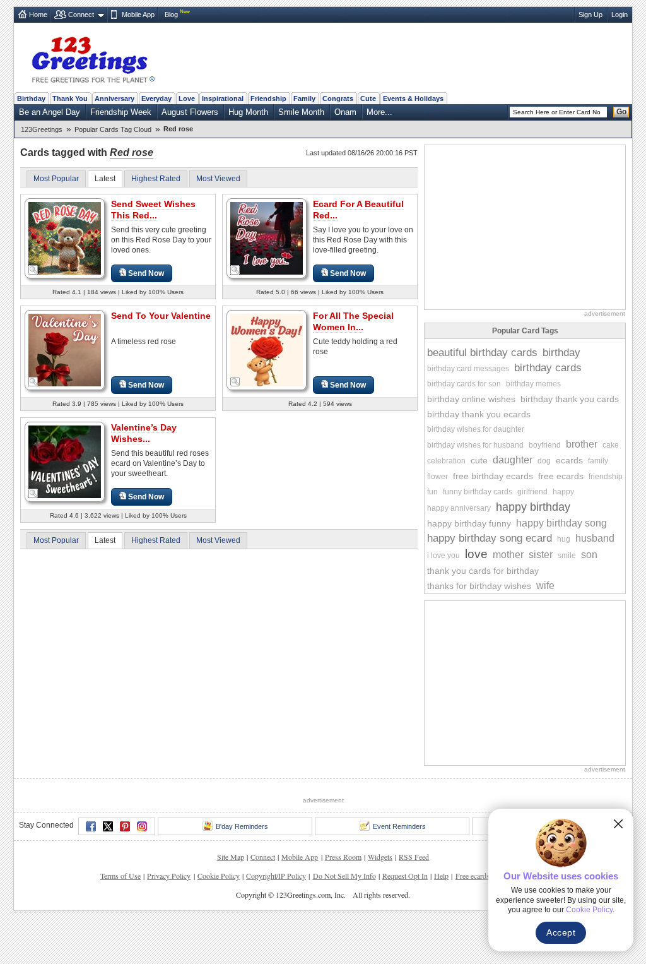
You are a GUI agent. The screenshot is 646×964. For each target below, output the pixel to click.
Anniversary (114, 98)
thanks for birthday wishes (479, 586)
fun (432, 491)
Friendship (268, 98)
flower (437, 476)
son (589, 554)
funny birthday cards (477, 491)
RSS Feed (414, 857)
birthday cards (548, 368)
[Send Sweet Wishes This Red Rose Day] (64, 237)
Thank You (70, 98)
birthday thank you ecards (479, 414)
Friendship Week (120, 112)
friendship (606, 476)
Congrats (337, 98)
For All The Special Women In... (353, 321)
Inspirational (223, 98)
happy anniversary (459, 508)
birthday (561, 353)
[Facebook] (91, 826)
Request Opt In (405, 876)
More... (379, 112)
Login (619, 14)
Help (441, 876)
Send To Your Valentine (161, 316)
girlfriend (532, 491)
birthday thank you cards (569, 399)
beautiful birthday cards (482, 353)
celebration (446, 460)
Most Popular (56, 178)
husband (594, 538)
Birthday (31, 98)
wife (545, 585)
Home (38, 14)
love (476, 554)
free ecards (561, 476)
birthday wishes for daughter (475, 429)
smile (567, 555)
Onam (345, 112)
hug (563, 539)
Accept (560, 932)
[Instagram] (142, 826)
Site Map (230, 857)
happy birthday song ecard (489, 538)
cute (479, 460)
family (598, 460)
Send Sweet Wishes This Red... (153, 209)
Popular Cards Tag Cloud (112, 129)
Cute (368, 98)
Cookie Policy (218, 876)
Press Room (343, 857)
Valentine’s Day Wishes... (144, 433)
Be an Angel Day (49, 112)
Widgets (380, 857)
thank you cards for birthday (483, 571)
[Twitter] (108, 826)
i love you (443, 555)
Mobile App (138, 14)
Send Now (146, 273)
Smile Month (301, 112)
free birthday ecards (493, 476)
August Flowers (190, 112)
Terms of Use (120, 876)
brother (581, 444)
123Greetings (41, 129)
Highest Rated (155, 178)
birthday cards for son (464, 383)
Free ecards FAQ (480, 876)
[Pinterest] (125, 826)
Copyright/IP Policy (276, 876)
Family (304, 98)
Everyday (156, 98)
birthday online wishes (471, 399)
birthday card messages (468, 368)
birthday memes (533, 383)
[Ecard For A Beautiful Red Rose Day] (266, 237)
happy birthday (533, 507)
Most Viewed (218, 178)
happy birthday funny (469, 523)
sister (541, 554)
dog (544, 460)
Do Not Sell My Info (344, 876)
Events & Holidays (413, 98)
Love (187, 98)
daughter (512, 460)
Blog (171, 14)
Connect (81, 14)
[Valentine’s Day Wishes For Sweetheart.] (64, 461)
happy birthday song (561, 523)
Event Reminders (399, 826)
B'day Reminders (242, 826)
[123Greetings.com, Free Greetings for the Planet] (93, 57)
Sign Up (590, 14)
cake (610, 445)
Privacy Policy (169, 876)
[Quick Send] (33, 270)
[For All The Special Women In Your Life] (266, 349)
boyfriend (545, 445)
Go (621, 112)
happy (563, 491)
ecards (569, 460)
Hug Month (248, 112)
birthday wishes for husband (475, 445)
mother (508, 554)
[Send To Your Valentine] (64, 349)
